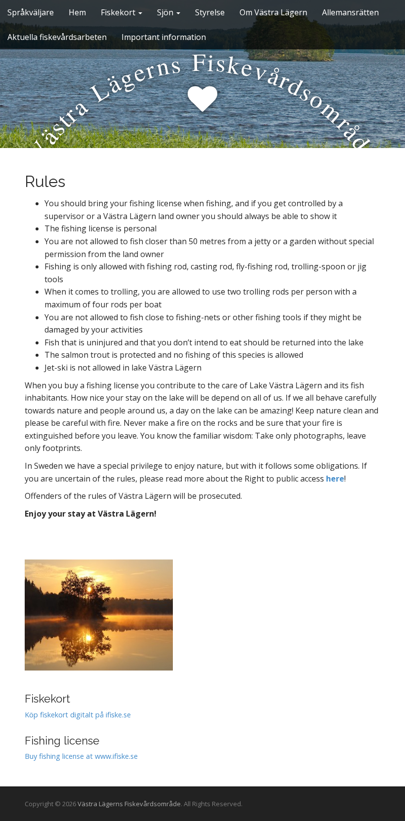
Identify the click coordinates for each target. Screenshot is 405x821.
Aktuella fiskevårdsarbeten (57, 37)
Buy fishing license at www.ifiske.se (81, 756)
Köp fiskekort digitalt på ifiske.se (78, 714)
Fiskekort (119, 12)
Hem (77, 12)
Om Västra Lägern (273, 12)
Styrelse (210, 12)
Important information (164, 37)
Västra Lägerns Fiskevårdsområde (129, 803)
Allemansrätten (350, 12)
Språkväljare (30, 12)
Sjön (166, 12)
